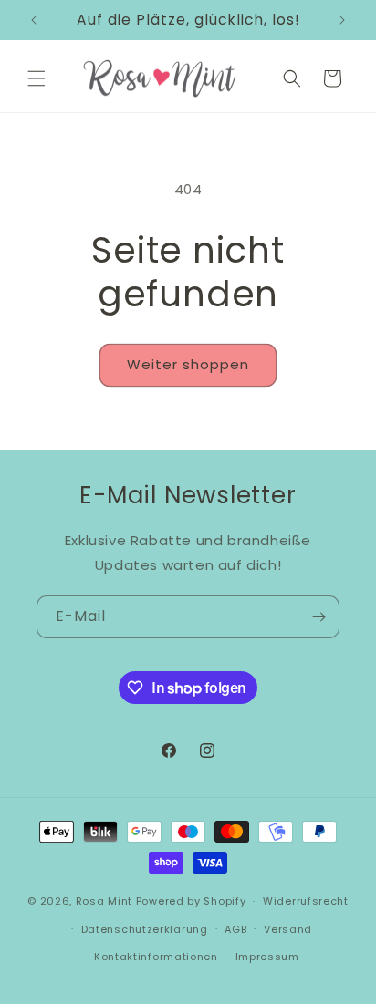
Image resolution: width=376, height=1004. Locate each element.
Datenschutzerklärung (144, 929)
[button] (36, 78)
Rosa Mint (104, 901)
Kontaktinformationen (156, 956)
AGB (235, 929)
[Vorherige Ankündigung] (34, 20)
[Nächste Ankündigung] (342, 20)
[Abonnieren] (318, 616)
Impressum (267, 956)
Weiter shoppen (188, 364)
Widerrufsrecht (306, 901)
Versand (288, 929)
